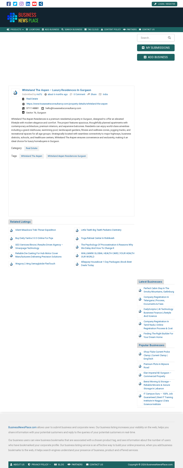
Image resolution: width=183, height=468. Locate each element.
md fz (39, 94)
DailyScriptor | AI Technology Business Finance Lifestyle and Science (158, 312)
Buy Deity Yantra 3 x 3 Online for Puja (34, 238)
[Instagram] (21, 4)
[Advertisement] (117, 17)
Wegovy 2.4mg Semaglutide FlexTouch (35, 263)
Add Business (157, 57)
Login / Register (166, 4)
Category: (16, 148)
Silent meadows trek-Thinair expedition (35, 230)
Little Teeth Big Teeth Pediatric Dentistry (101, 230)
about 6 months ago (58, 94)
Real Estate (32, 98)
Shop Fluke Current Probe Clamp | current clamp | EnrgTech (157, 355)
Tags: (14, 156)
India (105, 94)
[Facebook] (9, 4)
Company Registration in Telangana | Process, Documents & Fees (156, 300)
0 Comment (79, 94)
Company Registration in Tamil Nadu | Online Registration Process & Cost (158, 325)
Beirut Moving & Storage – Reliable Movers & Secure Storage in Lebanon (157, 385)
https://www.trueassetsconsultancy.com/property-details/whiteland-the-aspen (67, 103)
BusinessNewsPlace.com (22, 427)
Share (94, 94)
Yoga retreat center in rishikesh (97, 238)
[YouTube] (34, 4)
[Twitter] (15, 4)
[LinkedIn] (28, 4)
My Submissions (157, 47)
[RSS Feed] (41, 4)
